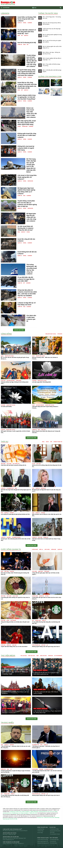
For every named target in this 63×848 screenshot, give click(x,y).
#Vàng (7, 620)
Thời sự (4, 442)
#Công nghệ (35, 549)
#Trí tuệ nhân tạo (36, 645)
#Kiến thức (40, 571)
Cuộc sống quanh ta (11, 549)
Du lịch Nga (40, 832)
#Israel (24, 22)
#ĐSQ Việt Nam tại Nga (50, 333)
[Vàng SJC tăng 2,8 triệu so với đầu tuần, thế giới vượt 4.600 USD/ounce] (16, 610)
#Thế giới (43, 645)
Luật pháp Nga (41, 829)
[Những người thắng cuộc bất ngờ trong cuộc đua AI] (47, 634)
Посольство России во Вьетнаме (55, 831)
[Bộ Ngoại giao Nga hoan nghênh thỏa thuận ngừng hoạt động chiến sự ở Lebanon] (8, 192)
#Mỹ (22, 35)
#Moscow (50, 655)
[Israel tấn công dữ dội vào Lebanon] (8, 243)
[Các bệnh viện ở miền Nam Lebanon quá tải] (13, 320)
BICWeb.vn (20, 843)
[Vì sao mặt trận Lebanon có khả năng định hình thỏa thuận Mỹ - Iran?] (8, 34)
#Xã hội (35, 689)
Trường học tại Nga (54, 829)
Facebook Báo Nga (54, 839)
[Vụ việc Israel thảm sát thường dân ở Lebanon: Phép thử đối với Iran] (8, 231)
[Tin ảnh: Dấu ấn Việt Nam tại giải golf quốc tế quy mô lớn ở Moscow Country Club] (16, 345)
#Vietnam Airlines (11, 380)
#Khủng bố (43, 488)
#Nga (24, 195)
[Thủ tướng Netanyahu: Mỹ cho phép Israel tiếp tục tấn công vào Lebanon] (13, 269)
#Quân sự (20, 22)
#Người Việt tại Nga (9, 355)
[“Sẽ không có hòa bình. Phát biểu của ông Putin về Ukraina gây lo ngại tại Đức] (47, 734)
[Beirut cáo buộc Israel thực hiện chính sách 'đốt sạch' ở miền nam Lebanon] (13, 112)
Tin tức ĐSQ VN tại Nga (43, 839)
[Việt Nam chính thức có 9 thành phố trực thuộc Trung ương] (47, 526)
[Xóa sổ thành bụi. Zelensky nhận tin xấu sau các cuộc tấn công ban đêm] (16, 734)
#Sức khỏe (9, 463)
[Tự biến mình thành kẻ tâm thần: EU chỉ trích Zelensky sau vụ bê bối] (47, 758)
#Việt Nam (43, 429)
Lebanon (5, 13)
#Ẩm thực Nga (31, 655)
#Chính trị (20, 44)
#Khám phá (45, 670)
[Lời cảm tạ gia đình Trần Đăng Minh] (47, 370)
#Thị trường (13, 620)
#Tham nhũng (35, 769)
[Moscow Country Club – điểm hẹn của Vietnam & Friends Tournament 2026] (47, 345)
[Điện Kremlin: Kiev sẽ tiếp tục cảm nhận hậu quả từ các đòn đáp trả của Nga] (47, 502)
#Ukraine (12, 512)
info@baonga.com (10, 839)
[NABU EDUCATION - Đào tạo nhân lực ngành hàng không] (44, 91)
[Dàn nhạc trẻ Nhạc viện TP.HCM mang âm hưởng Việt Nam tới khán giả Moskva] (16, 561)
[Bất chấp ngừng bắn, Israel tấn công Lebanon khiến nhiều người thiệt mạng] (8, 125)
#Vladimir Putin (10, 488)
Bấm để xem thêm (19, 329)
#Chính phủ (45, 537)
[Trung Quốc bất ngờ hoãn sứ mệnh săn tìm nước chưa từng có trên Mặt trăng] (47, 585)
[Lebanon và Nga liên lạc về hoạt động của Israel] (8, 307)
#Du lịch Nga (24, 655)
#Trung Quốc (38, 620)
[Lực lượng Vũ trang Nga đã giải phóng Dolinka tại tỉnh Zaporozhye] (16, 502)
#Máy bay (38, 708)
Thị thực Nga (40, 830)
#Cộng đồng (18, 380)
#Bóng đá (9, 645)
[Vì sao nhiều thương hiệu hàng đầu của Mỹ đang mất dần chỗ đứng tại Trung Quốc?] (47, 610)
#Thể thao (3, 380)
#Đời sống (3, 463)
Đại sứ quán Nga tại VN (43, 841)
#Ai (47, 645)
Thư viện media (8, 655)
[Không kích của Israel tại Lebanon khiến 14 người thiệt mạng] (8, 150)
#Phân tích (3, 769)
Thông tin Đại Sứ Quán (43, 837)
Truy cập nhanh (54, 837)
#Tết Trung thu (16, 463)
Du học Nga (53, 827)
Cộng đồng (6, 334)
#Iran (19, 35)
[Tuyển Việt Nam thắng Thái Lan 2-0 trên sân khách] (16, 634)
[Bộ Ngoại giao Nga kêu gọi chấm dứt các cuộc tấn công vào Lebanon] (13, 218)
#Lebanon (30, 22)
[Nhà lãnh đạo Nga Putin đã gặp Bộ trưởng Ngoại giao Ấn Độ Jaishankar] (16, 477)
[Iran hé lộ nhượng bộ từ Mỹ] (8, 47)
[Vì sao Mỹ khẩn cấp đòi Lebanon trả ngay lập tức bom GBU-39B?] (8, 282)
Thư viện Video (53, 843)
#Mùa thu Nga (43, 655)
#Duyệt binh (39, 670)
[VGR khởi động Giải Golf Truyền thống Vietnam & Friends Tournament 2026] (47, 394)
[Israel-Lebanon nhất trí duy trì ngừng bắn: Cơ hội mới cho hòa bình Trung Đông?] (8, 99)
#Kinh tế (44, 620)
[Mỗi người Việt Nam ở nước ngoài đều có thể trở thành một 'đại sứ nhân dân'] (16, 419)
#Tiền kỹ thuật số (58, 441)
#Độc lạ (41, 549)
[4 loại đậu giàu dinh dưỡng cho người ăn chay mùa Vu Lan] (16, 585)
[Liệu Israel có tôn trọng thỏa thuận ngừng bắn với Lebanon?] (8, 180)
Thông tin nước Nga (48, 13)
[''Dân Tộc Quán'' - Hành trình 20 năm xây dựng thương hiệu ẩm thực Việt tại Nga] (56, 91)
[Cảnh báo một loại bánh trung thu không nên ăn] (16, 453)
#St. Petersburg (58, 655)
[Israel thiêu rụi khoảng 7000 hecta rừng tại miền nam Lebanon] (8, 21)
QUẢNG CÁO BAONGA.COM (49, 77)
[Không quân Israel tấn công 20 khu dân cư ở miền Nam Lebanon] (8, 138)
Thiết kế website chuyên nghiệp (11, 842)
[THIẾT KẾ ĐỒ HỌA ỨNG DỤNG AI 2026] (44, 83)
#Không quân (44, 708)
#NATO (47, 441)
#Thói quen (46, 571)
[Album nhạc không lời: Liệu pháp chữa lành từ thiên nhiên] (56, 82)
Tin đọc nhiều (7, 723)
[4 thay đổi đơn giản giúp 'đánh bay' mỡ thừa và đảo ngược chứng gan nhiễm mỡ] (47, 561)
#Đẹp (37, 655)
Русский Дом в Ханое (55, 834)
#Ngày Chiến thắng (15, 689)
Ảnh (35, 7)
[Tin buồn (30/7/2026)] (16, 394)
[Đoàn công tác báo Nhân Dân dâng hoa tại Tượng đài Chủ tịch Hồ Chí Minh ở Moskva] (47, 419)
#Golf (2, 355)
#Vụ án (33, 463)
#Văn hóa (3, 429)
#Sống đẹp (53, 549)
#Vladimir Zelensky (16, 537)
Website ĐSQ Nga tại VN (43, 843)
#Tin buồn (59, 333)
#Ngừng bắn (25, 126)
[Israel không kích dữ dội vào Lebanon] (8, 256)
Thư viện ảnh (53, 841)
